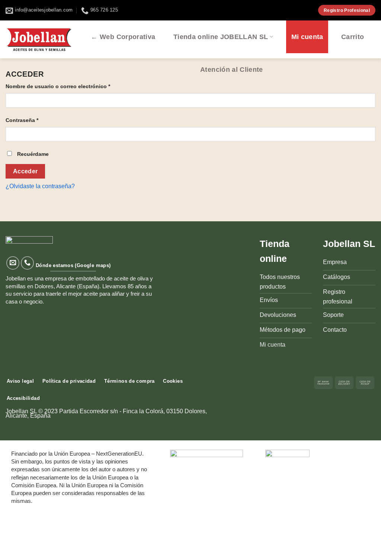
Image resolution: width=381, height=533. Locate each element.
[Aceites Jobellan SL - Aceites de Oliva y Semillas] (39, 39)
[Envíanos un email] (13, 263)
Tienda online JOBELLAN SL (220, 37)
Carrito (352, 37)
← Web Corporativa (123, 37)
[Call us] (27, 263)
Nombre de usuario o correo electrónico (58, 86)
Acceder (25, 171)
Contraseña (22, 120)
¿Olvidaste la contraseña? (40, 186)
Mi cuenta (307, 37)
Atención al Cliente (231, 69)
